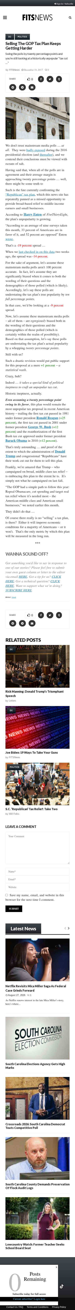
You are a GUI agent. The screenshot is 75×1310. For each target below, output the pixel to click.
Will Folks (14, 813)
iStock (14, 597)
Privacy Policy (59, 1307)
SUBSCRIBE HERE (18, 590)
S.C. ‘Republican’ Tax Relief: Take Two (31, 809)
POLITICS (22, 37)
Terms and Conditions (37, 1307)
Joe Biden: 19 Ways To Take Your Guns (31, 752)
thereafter (46, 154)
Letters (12, 700)
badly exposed (35, 150)
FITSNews (14, 69)
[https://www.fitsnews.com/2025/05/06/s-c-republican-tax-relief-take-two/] (37, 784)
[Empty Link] (65, 928)
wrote (9, 239)
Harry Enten (33, 214)
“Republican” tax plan (20, 194)
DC (9, 37)
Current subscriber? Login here (29, 1299)
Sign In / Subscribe (65, 3)
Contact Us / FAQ (14, 1307)
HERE (23, 576)
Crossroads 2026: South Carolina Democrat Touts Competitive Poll (35, 1125)
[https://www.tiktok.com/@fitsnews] (62, 1286)
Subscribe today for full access (29, 1294)
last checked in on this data (37, 251)
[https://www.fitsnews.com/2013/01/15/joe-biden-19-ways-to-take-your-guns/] (37, 727)
